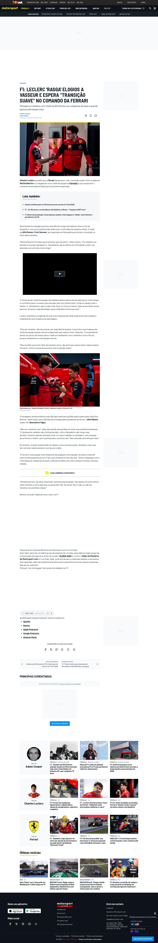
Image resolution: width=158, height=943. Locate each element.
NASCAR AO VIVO (124, 14)
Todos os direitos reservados (90, 939)
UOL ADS (80, 2)
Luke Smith (24, 115)
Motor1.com (61, 913)
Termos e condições (62, 936)
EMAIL (143, 2)
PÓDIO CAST (93, 14)
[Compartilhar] (86, 115)
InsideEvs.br (61, 909)
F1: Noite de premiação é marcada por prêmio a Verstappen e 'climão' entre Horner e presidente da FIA (59, 216)
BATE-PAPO (131, 2)
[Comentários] (96, 115)
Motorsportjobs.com (64, 917)
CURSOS (62, 2)
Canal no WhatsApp (108, 14)
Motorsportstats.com (65, 924)
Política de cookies (78, 936)
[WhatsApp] (56, 649)
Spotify (26, 621)
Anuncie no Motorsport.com (116, 912)
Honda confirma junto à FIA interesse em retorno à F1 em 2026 (49, 204)
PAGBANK (53, 2)
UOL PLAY (71, 2)
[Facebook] (45, 649)
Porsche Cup (65, 8)
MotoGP (37, 8)
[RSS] (36, 924)
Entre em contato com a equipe (117, 915)
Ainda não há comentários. (60, 684)
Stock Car (50, 8)
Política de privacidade (94, 936)
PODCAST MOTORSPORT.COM (76, 14)
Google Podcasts (31, 633)
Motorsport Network (70, 939)
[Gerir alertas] (74, 649)
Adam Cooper (25, 113)
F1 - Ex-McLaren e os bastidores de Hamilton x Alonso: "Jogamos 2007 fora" (55, 209)
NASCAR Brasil (82, 8)
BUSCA (119, 2)
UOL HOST (44, 2)
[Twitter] (51, 649)
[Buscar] (150, 8)
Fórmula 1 (25, 8)
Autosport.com (62, 921)
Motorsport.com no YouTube (52, 14)
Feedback (109, 908)
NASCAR (96, 8)
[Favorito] (90, 115)
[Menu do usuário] (154, 8)
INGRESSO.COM (33, 2)
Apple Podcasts (30, 629)
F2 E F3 (107, 8)
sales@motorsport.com (114, 919)
